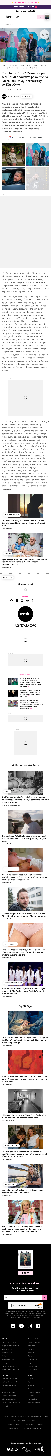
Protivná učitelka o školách (10, 1382)
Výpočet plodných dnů (9, 1342)
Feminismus (32, 1352)
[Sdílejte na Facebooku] (11, 600)
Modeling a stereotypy (13, 983)
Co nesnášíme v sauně (8, 1392)
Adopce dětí (26, 96)
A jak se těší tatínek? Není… (10, 1378)
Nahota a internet (11, 1145)
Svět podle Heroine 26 (24, 7)
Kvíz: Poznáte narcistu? (9, 1399)
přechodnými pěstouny (31, 330)
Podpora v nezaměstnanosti (10, 1346)
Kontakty (31, 1385)
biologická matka (29, 296)
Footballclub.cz (13, 1428)
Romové (8, 553)
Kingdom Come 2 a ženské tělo (11, 1402)
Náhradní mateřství (12, 515)
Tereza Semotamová (8, 1120)
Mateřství (31, 1349)
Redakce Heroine (7, 528)
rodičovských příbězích (31, 285)
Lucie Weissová (6, 1195)
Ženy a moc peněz (24, 11)
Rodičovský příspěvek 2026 (10, 1369)
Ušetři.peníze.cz (29, 1424)
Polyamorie (31, 1363)
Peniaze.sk (40, 1424)
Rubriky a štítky (33, 1399)
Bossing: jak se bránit (8, 1406)
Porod (7, 791)
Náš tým (30, 1382)
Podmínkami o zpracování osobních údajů (32, 1315)
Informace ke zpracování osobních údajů (30, 1416)
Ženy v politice (32, 1369)
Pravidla (13, 1416)
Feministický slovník (34, 1402)
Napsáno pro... (10, 1184)
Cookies (5, 1416)
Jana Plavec (5, 805)
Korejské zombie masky (9, 1395)
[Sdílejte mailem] (27, 600)
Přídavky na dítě (7, 1352)
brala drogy (19, 452)
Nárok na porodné (7, 1349)
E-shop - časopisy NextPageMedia (31, 1428)
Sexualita (31, 1356)
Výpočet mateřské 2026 (9, 1366)
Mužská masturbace (8, 1389)
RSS (46, 1416)
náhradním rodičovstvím (37, 483)
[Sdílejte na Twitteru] (17, 600)
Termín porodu (6, 1363)
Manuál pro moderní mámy (36, 1389)
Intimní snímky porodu (9, 1385)
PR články (31, 1395)
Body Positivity (10, 944)
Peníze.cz (19, 1424)
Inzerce (30, 1378)
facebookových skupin (36, 367)
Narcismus (31, 1346)
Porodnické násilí (11, 869)
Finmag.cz (11, 1424)
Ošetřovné (5, 1356)
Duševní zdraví (32, 1366)
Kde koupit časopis (34, 1392)
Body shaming (32, 1359)
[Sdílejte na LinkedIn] (22, 600)
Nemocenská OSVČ (8, 1359)
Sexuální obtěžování (34, 1342)
